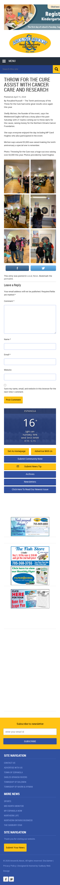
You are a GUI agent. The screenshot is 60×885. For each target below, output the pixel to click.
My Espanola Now (13, 810)
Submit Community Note (30, 458)
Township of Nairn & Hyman (18, 786)
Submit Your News (15, 847)
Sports (7, 801)
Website (8, 369)
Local (29, 275)
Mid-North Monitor (14, 805)
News (35, 275)
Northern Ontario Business (18, 820)
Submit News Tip (32, 466)
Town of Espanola (13, 772)
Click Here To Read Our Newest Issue (30, 489)
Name (7, 339)
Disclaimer (47, 860)
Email (7, 354)
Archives (30, 474)
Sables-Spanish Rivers (15, 777)
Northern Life (11, 815)
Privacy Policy (9, 865)
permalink (8, 278)
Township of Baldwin (15, 781)
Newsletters (30, 481)
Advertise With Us (13, 767)
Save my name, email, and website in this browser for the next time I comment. (30, 390)
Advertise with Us (43, 451)
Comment (9, 301)
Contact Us (9, 762)
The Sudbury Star (13, 825)
